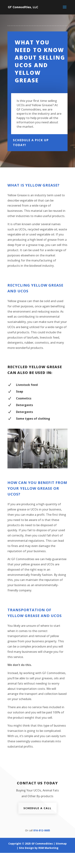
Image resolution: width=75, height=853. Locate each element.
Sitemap (61, 843)
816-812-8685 (41, 830)
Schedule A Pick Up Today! (31, 142)
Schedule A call (37, 808)
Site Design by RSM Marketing (38, 848)
